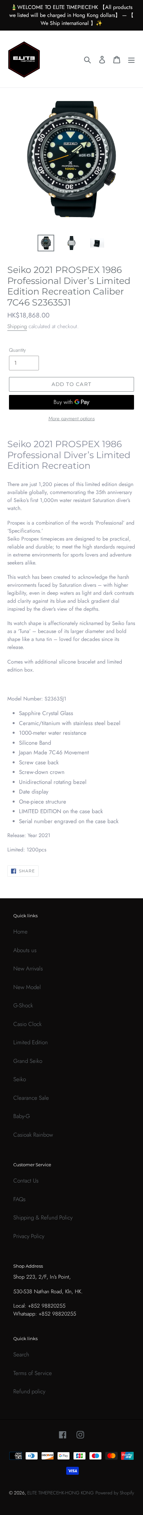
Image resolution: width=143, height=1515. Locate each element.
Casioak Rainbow (33, 1135)
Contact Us (26, 1181)
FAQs (19, 1199)
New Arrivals (28, 968)
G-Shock (23, 1005)
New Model (27, 987)
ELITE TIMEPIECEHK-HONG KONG (60, 1492)
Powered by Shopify (114, 1492)
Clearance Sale (31, 1098)
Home (20, 932)
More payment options (72, 418)
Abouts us (25, 950)
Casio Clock (27, 1024)
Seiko (19, 1079)
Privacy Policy (28, 1236)
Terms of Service (32, 1373)
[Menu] (131, 59)
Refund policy (29, 1391)
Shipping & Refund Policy (42, 1217)
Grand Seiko (27, 1061)
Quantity (17, 350)
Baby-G (21, 1116)
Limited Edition (30, 1042)
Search (21, 1354)
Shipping (17, 326)
